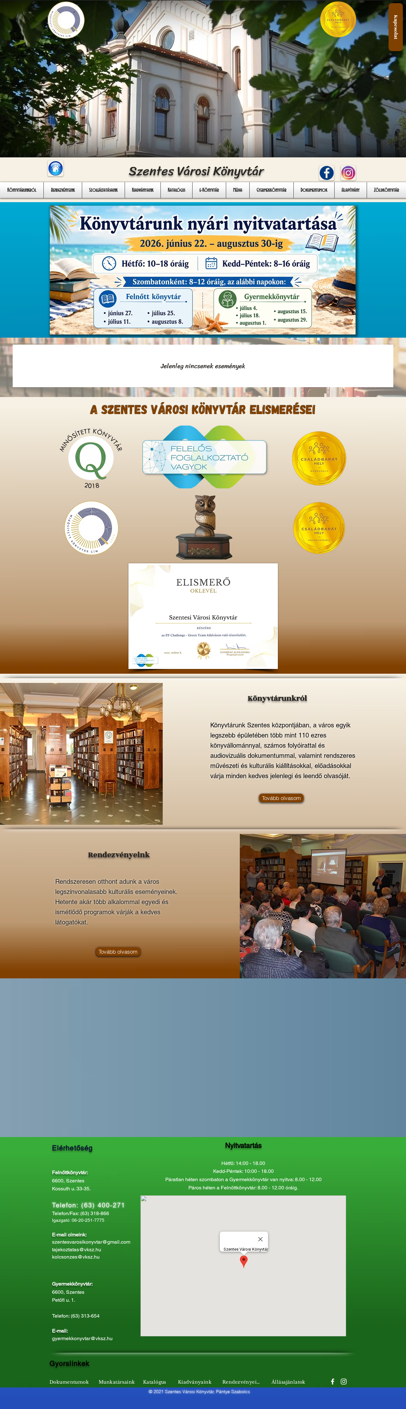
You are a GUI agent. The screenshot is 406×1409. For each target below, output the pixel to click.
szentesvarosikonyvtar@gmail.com (91, 1242)
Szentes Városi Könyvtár (196, 171)
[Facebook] (333, 1382)
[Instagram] (344, 1382)
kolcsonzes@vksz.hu (76, 1257)
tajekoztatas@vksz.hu (76, 1250)
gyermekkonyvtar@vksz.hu (82, 1338)
